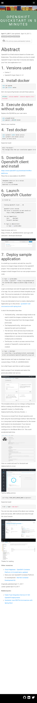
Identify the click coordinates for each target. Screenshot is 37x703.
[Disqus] (18, 626)
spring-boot (16, 36)
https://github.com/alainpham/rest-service (17, 41)
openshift (4, 36)
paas (10, 36)
